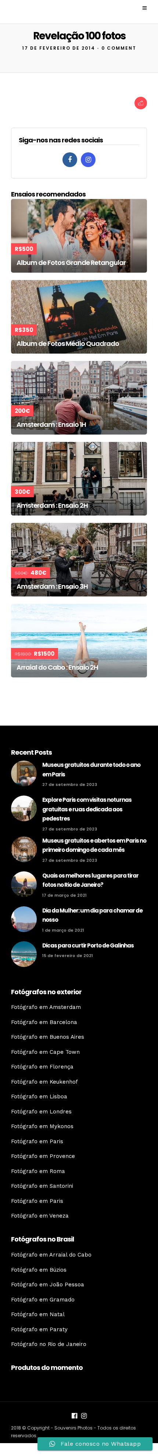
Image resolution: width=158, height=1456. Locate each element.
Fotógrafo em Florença (42, 1066)
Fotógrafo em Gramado (43, 1299)
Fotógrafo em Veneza (40, 1215)
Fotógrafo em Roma (38, 1171)
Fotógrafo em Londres (41, 1111)
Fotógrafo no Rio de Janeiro (48, 1344)
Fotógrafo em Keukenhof (44, 1081)
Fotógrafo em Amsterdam (46, 1007)
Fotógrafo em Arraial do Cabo (51, 1254)
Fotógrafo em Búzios (39, 1270)
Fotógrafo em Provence (43, 1156)
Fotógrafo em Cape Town (45, 1052)
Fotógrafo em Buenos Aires (47, 1037)
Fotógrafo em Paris (37, 1141)
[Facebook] (69, 159)
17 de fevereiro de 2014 (58, 48)
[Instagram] (88, 159)
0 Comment (118, 48)
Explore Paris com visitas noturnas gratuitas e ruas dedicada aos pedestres (87, 809)
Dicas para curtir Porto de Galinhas (88, 945)
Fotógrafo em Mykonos (42, 1126)
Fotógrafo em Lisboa (39, 1096)
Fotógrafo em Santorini (42, 1186)
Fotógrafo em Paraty (39, 1329)
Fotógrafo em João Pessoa (47, 1284)
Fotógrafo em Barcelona (44, 1022)
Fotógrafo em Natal (38, 1314)
